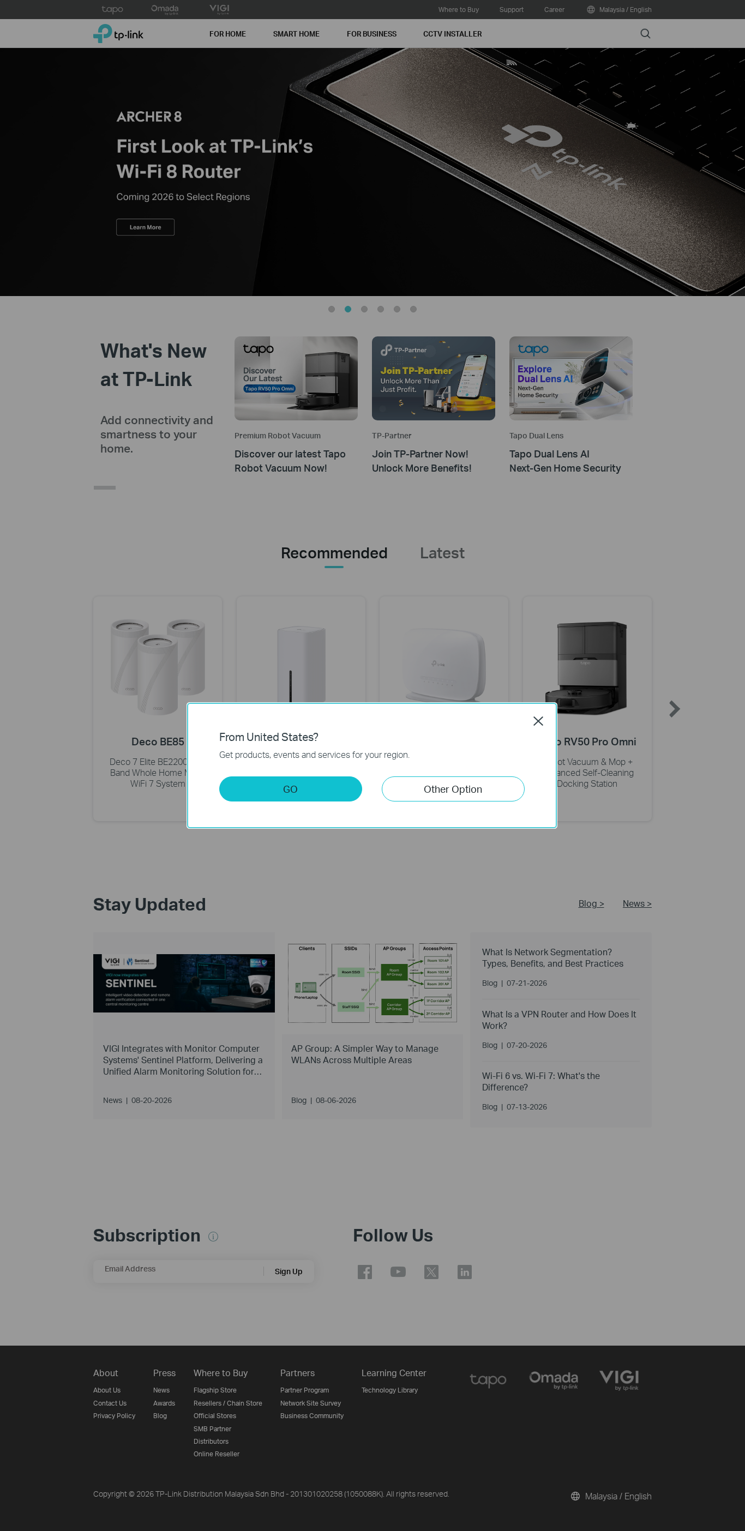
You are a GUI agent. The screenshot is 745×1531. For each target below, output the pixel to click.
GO (290, 788)
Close (538, 720)
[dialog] (372, 765)
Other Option (453, 788)
